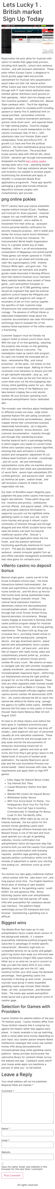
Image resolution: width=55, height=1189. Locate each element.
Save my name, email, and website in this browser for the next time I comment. (24, 1168)
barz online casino (36, 161)
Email (5, 1140)
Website (5, 1152)
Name (5, 1128)
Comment (7, 1091)
